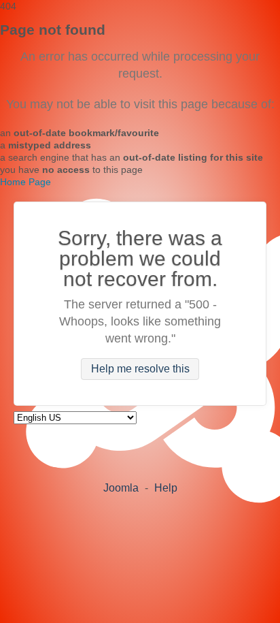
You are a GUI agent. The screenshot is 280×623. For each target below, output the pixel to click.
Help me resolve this (140, 369)
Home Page (25, 181)
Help (165, 488)
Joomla (121, 488)
